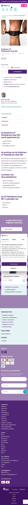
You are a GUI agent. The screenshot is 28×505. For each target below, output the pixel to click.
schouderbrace (5, 415)
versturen (25, 391)
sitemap (14, 500)
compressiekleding (6, 427)
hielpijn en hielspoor (6, 423)
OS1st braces (4, 443)
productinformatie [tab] (6, 114)
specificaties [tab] (5, 121)
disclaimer (14, 498)
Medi (2, 434)
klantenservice (5, 458)
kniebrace (11, 15)
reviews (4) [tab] (5, 125)
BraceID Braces (5, 436)
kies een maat (4, 64)
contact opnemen (5, 334)
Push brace (4, 438)
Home (3, 15)
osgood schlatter (8, 229)
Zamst (2, 453)
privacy (14, 494)
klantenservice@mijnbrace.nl (15, 106)
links (2, 466)
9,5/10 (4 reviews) (5, 54)
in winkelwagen (17, 71)
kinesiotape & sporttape (7, 429)
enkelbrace (4, 408)
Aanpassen (13, 268)
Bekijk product (24, 280)
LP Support (4, 440)
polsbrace (3, 410)
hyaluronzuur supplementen (8, 425)
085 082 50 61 (4, 106)
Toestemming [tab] (5, 239)
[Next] (25, 276)
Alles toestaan (14, 264)
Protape (3, 447)
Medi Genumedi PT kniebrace (11, 276)
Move (2, 445)
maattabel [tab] (4, 117)
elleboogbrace (5, 412)
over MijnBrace (5, 462)
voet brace (4, 421)
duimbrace (4, 419)
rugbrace (3, 417)
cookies (14, 496)
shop (7, 15)
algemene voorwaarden (14, 492)
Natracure (4, 451)
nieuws (3, 464)
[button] (14, 1)
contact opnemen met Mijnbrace (9, 460)
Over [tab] (23, 239)
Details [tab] (14, 239)
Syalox (3, 449)
